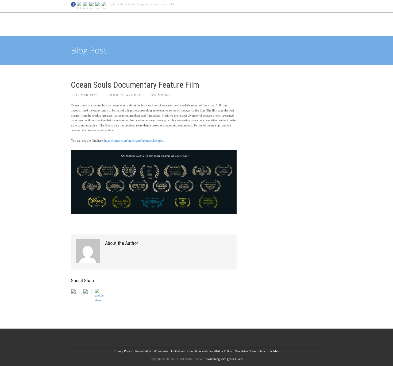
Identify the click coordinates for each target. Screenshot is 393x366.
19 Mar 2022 (86, 95)
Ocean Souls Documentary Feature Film (135, 85)
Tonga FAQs (143, 351)
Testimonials (285, 24)
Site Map (273, 351)
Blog (143, 24)
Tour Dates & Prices (168, 24)
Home (131, 24)
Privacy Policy (123, 351)
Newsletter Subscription (249, 351)
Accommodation (237, 24)
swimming (160, 95)
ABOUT (304, 24)
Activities (263, 24)
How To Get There (204, 24)
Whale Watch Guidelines (169, 351)
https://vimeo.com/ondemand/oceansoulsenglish (134, 140)
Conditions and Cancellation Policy (209, 351)
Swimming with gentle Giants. (225, 359)
